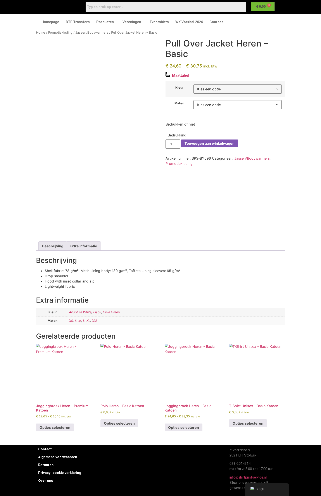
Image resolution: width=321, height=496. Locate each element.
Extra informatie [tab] (83, 246)
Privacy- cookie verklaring (59, 473)
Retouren (46, 465)
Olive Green (111, 312)
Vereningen (132, 22)
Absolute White (80, 312)
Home (40, 32)
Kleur (179, 87)
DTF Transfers (78, 22)
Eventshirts (159, 22)
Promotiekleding (60, 32)
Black (97, 312)
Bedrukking (177, 135)
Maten (179, 103)
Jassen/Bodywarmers (91, 32)
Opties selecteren (55, 427)
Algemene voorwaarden (57, 457)
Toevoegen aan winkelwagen (210, 143)
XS (71, 320)
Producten (105, 22)
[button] (106, 22)
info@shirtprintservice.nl (247, 477)
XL (88, 320)
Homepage (50, 22)
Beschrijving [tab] (52, 246)
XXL (95, 320)
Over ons (45, 481)
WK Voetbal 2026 (189, 22)
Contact (216, 22)
